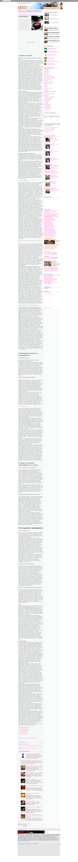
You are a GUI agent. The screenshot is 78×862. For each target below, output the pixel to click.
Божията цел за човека (48, 226)
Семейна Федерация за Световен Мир (51, 275)
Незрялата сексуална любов (49, 229)
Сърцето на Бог (47, 131)
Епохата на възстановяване (49, 235)
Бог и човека (46, 75)
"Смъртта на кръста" (51, 60)
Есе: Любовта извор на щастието (50, 270)
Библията (46, 73)
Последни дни (36, 10)
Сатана (45, 102)
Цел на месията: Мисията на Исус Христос (34, 772)
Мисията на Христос (48, 93)
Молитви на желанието (48, 223)
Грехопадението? (50, 58)
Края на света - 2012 (48, 217)
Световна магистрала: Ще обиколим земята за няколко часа (54, 190)
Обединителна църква (48, 96)
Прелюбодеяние (47, 98)
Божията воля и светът (48, 77)
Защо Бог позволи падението (50, 231)
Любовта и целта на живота (49, 128)
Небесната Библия (47, 277)
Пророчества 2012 (49, 164)
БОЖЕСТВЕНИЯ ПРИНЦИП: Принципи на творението (31, 760)
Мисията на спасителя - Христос (50, 233)
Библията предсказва (48, 252)
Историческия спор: (51, 54)
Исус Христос (57, 61)
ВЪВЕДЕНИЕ (25, 729)
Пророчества (39, 11)
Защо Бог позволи (50, 57)
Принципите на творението (49, 225)
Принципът (24, 10)
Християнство (47, 107)
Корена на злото (47, 227)
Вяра (45, 80)
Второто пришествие (48, 78)
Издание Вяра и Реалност (49, 280)
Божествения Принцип (48, 76)
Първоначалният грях (48, 130)
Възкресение (46, 79)
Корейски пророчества (48, 253)
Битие (45, 74)
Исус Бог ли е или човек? (52, 55)
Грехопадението (47, 81)
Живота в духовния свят (49, 254)
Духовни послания (48, 82)
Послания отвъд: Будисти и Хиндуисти (52, 213)
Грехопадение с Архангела (49, 230)
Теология (46, 105)
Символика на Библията (30, 779)
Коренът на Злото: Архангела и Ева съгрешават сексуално (54, 139)
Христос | (35, 11)
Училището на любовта (50, 260)
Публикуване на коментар (23, 744)
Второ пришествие (28, 11)
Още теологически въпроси (49, 236)
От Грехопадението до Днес (49, 219)
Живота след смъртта (48, 224)
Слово (45, 103)
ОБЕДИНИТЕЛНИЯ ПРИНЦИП (51, 171)
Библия (45, 72)
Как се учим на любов (48, 271)
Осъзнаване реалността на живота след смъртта (53, 48)
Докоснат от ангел (49, 174)
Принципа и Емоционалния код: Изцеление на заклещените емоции (52, 172)
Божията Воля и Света (24, 3)
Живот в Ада (46, 212)
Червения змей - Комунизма (49, 220)
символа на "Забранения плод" (53, 52)
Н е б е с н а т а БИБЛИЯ (50, 188)
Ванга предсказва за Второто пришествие (34, 765)
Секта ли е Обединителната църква (51, 282)
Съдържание (46, 104)
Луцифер (46, 90)
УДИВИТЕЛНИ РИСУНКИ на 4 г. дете (51, 216)
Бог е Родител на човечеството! (50, 210)
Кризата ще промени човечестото (51, 214)
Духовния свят (30, 10)
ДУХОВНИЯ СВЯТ (49, 137)
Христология (46, 108)
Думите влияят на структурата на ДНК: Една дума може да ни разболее (54, 177)
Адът (45, 69)
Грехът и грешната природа (49, 232)
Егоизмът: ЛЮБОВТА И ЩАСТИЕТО (51, 268)
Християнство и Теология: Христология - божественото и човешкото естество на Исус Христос (34, 815)
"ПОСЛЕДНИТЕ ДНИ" (51, 64)
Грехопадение (21, 11)
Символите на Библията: (52, 51)
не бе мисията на (50, 61)
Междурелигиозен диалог (49, 91)
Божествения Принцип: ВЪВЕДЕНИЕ (33, 753)
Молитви (46, 94)
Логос (45, 89)
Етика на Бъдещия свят (48, 258)
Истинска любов (49, 150)
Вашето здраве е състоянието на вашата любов (54, 159)
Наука (45, 95)
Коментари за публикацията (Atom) (31, 748)
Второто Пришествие (48, 281)
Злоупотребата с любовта (49, 129)
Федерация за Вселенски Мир (53, 183)
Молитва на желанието (50, 143)
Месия (45, 92)
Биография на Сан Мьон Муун (50, 278)
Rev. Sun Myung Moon (48, 283)
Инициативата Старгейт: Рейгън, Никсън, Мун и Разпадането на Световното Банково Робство (54, 167)
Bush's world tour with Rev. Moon (49, 294)
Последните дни (47, 97)
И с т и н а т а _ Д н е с (50, 157)
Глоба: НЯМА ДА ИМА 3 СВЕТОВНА (51, 215)
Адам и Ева (46, 68)
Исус (45, 87)
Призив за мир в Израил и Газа (50, 211)
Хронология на (50, 63)
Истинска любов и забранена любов (51, 127)
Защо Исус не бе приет (48, 234)
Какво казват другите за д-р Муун (50, 279)
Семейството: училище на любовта (51, 269)
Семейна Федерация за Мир (51, 181)
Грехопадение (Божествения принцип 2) (27, 14)
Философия (46, 106)
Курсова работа (47, 88)
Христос (45, 109)
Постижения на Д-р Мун (49, 276)
